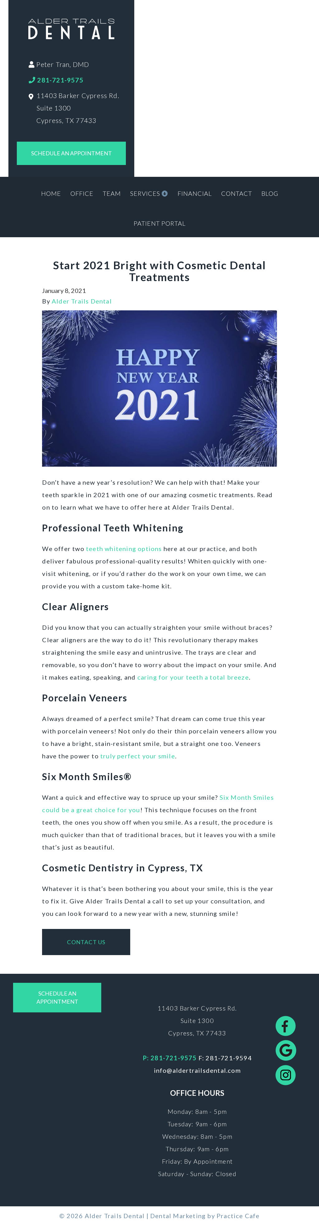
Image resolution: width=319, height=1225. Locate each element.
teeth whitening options (124, 548)
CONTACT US (86, 942)
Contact (236, 193)
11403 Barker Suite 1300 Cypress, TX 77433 (197, 1020)
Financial (195, 193)
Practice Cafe (238, 1215)
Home (51, 193)
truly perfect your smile (137, 756)
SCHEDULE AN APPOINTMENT (71, 153)
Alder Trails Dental (82, 301)
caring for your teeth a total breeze (193, 677)
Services (146, 193)
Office (81, 193)
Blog (269, 193)
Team (112, 193)
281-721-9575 (59, 80)
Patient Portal (160, 223)
